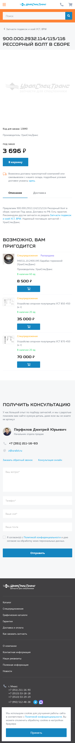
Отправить (37, 553)
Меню (4, 4)
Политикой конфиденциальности (42, 537)
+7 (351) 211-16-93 (62, 4)
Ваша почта (12, 527)
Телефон (11, 500)
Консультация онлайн (50, 460)
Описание (15, 192)
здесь (32, 180)
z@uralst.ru (15, 450)
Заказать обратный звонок (18, 460)
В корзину (15, 162)
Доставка (39, 192)
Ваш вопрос (13, 471)
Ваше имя (11, 513)
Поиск (68, 16)
